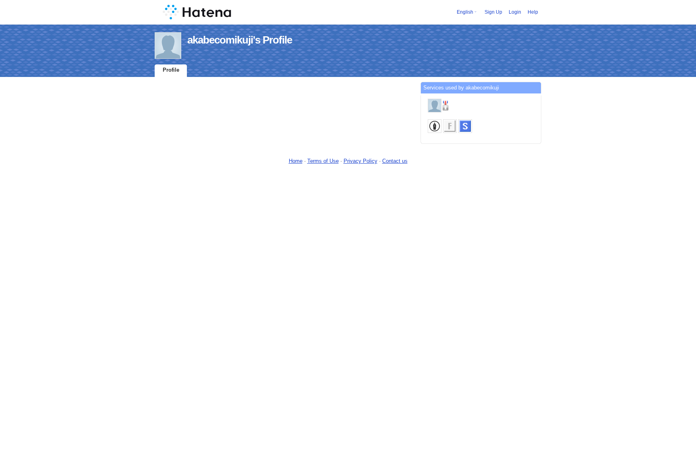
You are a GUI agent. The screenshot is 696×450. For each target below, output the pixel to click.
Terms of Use (323, 161)
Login (515, 12)
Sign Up (493, 12)
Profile (171, 70)
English (465, 12)
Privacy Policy (360, 161)
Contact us (395, 161)
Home (295, 161)
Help (533, 12)
